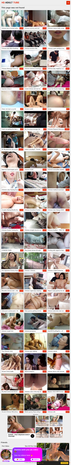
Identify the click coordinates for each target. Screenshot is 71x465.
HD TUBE (10, 2)
